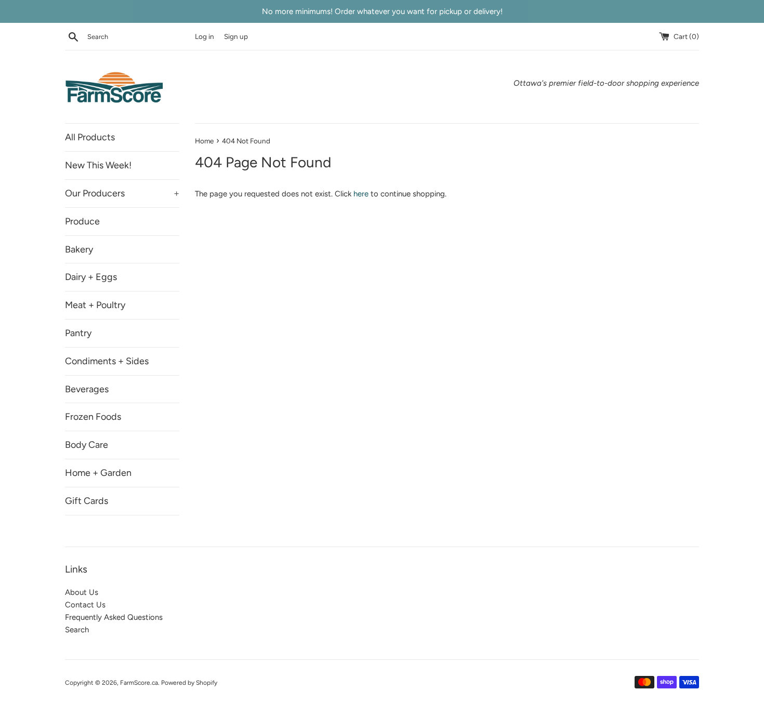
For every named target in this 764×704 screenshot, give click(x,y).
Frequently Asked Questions (114, 617)
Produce (82, 221)
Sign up (236, 36)
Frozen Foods (93, 416)
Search (77, 629)
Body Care (86, 444)
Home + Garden (98, 473)
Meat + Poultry (95, 305)
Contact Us (85, 604)
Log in (204, 36)
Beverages (87, 389)
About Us (81, 592)
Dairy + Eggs (91, 277)
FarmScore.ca (139, 682)
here (360, 193)
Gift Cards (86, 501)
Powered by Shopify (189, 682)
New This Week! (98, 165)
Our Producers (122, 193)
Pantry (78, 333)
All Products (90, 137)
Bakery (79, 249)
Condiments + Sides (107, 361)
